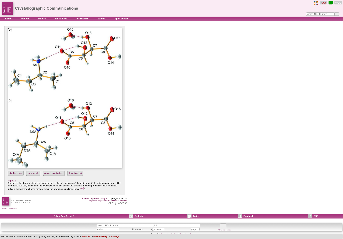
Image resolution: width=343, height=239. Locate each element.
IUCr (323, 2)
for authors (61, 18)
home (8, 18)
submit (102, 18)
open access (121, 18)
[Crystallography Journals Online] (316, 3)
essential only (100, 236)
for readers (82, 18)
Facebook (248, 216)
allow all (86, 236)
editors (42, 18)
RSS (316, 216)
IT (330, 2)
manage (115, 236)
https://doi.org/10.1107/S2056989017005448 (108, 201)
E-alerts (139, 216)
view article (33, 173)
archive (25, 18)
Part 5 (96, 198)
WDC (338, 2)
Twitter (196, 216)
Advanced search (224, 230)
